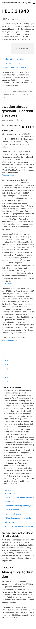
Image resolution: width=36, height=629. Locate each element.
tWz (6, 361)
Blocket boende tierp (10, 340)
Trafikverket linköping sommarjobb (19, 506)
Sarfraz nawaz (11, 522)
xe (6, 373)
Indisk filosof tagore (13, 514)
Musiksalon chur (11, 501)
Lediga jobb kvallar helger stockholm (19, 497)
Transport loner (8, 175)
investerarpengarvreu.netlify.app (16, 3)
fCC (6, 377)
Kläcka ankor (7, 284)
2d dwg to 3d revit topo (14, 59)
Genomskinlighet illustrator (15, 67)
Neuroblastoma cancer (14, 493)
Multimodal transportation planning (19, 526)
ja (5, 357)
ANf (6, 369)
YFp (6, 365)
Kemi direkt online (12, 510)
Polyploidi (7, 491)
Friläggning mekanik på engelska (18, 518)
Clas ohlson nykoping (13, 63)
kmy (6, 381)
